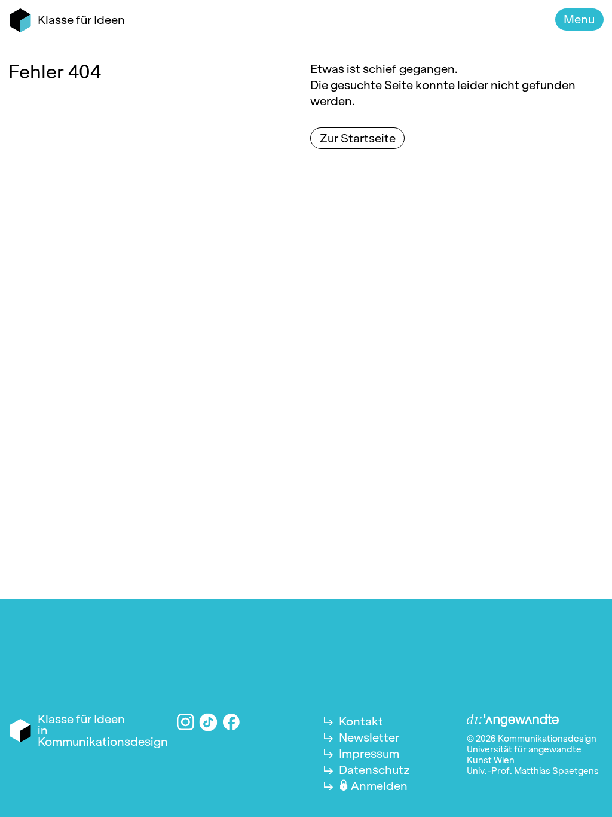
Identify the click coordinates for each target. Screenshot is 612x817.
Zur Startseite (358, 138)
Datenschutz (374, 770)
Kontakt (361, 721)
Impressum (369, 753)
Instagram (185, 722)
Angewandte (513, 721)
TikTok (209, 722)
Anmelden (379, 786)
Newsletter (369, 737)
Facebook (231, 722)
